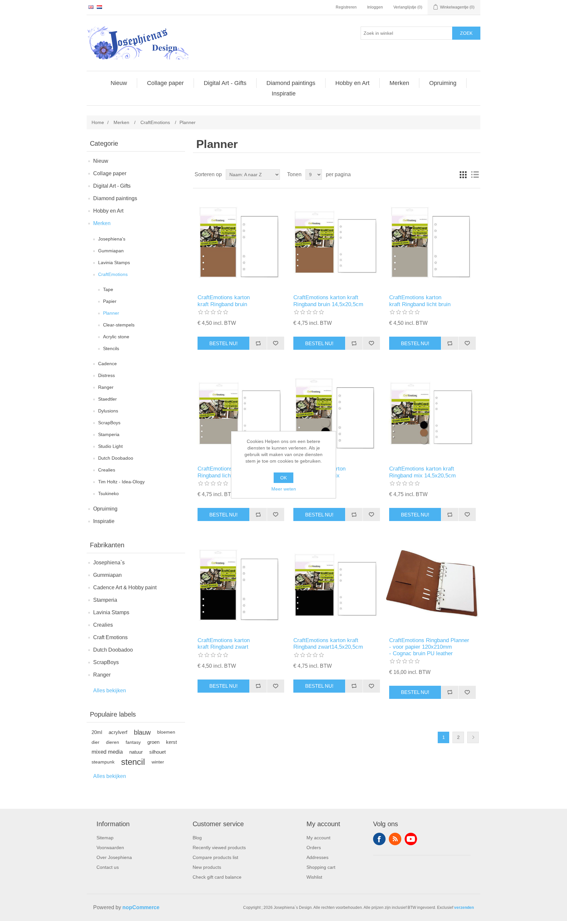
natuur (136, 752)
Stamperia (108, 434)
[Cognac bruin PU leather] (432, 583)
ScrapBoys (109, 422)
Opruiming (105, 509)
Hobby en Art (108, 211)
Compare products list (215, 857)
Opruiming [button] (442, 83)
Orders (313, 847)
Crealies (106, 469)
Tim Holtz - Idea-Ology (121, 481)
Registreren (346, 7)
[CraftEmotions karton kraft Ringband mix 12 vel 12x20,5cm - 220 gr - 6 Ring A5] (336, 412)
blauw (142, 732)
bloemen (166, 732)
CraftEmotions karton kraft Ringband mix (319, 472)
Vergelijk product (258, 343)
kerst (171, 742)
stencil (133, 761)
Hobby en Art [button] (352, 83)
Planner (111, 313)
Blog (197, 837)
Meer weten (283, 489)
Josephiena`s (109, 562)
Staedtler (107, 399)
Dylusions (108, 410)
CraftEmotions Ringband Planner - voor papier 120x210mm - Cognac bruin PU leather (429, 647)
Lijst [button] (475, 174)
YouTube (411, 839)
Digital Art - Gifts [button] (225, 83)
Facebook (379, 839)
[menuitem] (119, 83)
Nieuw (100, 161)
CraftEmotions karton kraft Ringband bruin (224, 300)
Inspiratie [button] (284, 93)
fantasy (133, 742)
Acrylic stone (116, 336)
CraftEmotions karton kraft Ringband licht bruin (420, 300)
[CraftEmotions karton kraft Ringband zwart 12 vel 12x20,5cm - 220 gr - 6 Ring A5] (240, 583)
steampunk (103, 761)
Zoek (466, 33)
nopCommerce (140, 907)
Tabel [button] (463, 174)
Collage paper (109, 173)
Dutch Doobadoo (115, 458)
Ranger (106, 387)
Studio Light (110, 446)
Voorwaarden (110, 847)
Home (98, 122)
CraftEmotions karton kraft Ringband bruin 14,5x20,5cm (328, 300)
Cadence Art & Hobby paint (125, 587)
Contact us (107, 867)
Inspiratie (104, 521)
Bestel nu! (223, 343)
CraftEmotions (113, 274)
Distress (106, 375)
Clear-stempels (119, 324)
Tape (108, 289)
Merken (102, 223)
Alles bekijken (109, 690)
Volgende (473, 737)
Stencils (111, 348)
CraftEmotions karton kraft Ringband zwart (224, 643)
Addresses (317, 857)
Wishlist (314, 877)
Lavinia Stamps (114, 262)
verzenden (464, 907)
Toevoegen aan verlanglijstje (275, 343)
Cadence (107, 363)
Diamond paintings (115, 198)
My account (318, 837)
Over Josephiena (114, 857)
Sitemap (105, 837)
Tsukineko (108, 493)
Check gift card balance (217, 877)
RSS (395, 839)
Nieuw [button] (119, 83)
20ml (97, 732)
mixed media (107, 752)
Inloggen (375, 7)
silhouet (157, 752)
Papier (109, 301)
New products (207, 867)
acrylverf (118, 732)
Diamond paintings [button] (290, 83)
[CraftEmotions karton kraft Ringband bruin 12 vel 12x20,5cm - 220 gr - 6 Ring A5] (240, 241)
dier (95, 742)
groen (153, 742)
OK (283, 477)
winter (158, 761)
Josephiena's (111, 238)
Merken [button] (399, 83)
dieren (112, 742)
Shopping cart (320, 867)
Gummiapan (111, 250)
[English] (91, 7)
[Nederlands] (99, 7)
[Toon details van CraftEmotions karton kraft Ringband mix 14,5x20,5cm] (432, 412)
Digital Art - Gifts (112, 186)
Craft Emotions (110, 637)
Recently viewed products (219, 847)
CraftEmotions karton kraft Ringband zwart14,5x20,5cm (328, 643)
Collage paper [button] (165, 83)
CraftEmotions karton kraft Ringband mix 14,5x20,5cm (422, 472)
